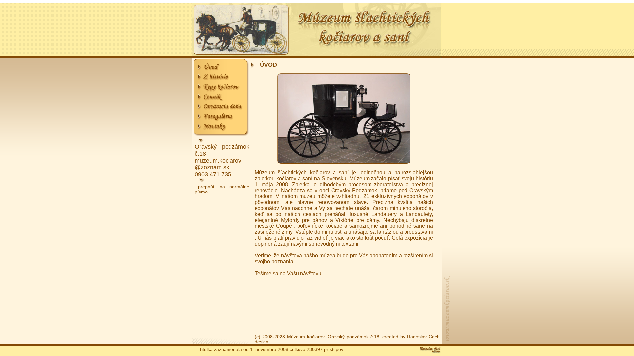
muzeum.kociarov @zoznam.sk (218, 164)
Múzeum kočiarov (305, 336)
